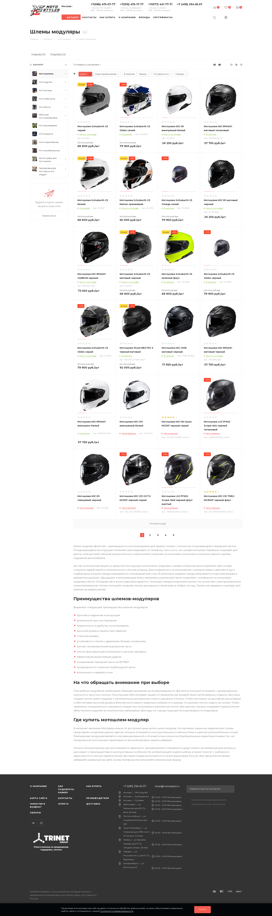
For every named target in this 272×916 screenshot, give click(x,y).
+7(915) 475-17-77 (132, 7)
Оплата (63, 804)
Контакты (65, 798)
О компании (38, 786)
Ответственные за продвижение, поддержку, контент (51, 848)
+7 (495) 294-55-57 (189, 4)
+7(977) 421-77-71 (160, 7)
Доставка (93, 804)
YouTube (41, 823)
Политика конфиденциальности (209, 800)
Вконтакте (33, 823)
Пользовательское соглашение (209, 804)
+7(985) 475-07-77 (103, 7)
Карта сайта (38, 798)
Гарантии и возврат (37, 805)
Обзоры (35, 812)
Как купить (94, 786)
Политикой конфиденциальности (116, 911)
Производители (97, 798)
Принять (203, 909)
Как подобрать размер (66, 789)
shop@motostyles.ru (167, 786)
